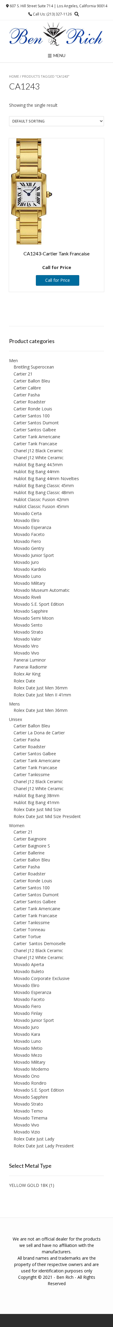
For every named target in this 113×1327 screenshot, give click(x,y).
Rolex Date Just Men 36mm (40, 688)
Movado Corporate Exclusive (42, 978)
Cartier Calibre (27, 388)
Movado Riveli (27, 597)
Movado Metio (28, 1048)
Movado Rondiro (30, 1083)
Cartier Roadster (30, 402)
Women (16, 825)
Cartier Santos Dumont (36, 423)
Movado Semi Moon (34, 618)
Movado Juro (26, 562)
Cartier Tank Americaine (37, 437)
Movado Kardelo (30, 569)
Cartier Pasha (27, 395)
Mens (14, 704)
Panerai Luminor (30, 660)
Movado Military (29, 583)
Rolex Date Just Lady (34, 1139)
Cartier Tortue (27, 936)
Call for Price (57, 280)
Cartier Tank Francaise (35, 443)
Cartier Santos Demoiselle (40, 943)
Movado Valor (27, 639)
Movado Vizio (27, 1132)
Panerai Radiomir (30, 667)
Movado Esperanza (32, 527)
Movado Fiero (27, 541)
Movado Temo (28, 1111)
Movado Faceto (29, 534)
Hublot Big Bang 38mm (36, 795)
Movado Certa (28, 513)
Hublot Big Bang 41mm (36, 802)
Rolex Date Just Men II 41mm (42, 695)
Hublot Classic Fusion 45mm (41, 506)
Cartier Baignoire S (32, 846)
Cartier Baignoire (30, 839)
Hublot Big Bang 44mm (36, 471)
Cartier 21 (23, 374)
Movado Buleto (29, 971)
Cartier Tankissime (32, 774)
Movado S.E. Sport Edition (39, 604)
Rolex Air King (27, 674)
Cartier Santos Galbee (35, 430)
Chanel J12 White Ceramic (39, 457)
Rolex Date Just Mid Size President (47, 816)
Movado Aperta (29, 964)
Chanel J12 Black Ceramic (38, 450)
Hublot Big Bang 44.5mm (38, 464)
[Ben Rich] (56, 34)
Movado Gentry (29, 548)
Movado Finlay (28, 1013)
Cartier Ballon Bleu (32, 381)
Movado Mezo (28, 1055)
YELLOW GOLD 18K (28, 1185)
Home (14, 76)
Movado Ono (26, 1076)
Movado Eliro (26, 520)
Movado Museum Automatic (42, 590)
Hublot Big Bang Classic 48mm (44, 492)
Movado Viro (26, 646)
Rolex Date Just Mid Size (37, 809)
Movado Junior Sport (34, 555)
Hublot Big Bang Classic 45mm (44, 485)
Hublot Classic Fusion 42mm (41, 499)
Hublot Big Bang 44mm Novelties (46, 478)
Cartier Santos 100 (32, 416)
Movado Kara (27, 1034)
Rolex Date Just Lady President (44, 1146)
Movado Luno (27, 576)
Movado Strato (28, 632)
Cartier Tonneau (29, 929)
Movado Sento (28, 625)
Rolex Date (24, 681)
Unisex (15, 719)
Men (13, 360)
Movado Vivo (26, 653)
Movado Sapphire (31, 611)
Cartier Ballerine (29, 853)
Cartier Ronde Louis (33, 409)
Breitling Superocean (34, 367)
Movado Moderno (31, 1069)
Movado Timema (30, 1118)
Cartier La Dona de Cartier (39, 733)
